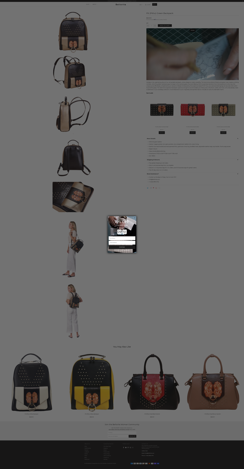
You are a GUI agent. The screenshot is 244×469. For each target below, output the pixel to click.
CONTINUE (122, 247)
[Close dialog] (135, 218)
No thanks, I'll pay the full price (122, 250)
